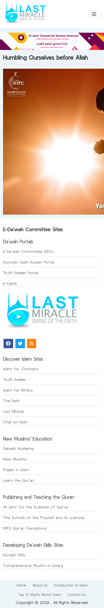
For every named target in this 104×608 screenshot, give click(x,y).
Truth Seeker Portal (20, 272)
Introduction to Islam (71, 585)
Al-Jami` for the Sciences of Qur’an (36, 507)
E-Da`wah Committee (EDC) (28, 251)
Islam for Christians (20, 368)
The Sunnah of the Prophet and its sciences (44, 517)
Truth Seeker (14, 379)
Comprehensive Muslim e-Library (33, 565)
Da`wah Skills (14, 554)
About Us (40, 585)
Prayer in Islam (16, 469)
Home (21, 585)
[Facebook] (8, 343)
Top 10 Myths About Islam (39, 595)
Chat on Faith (15, 422)
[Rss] (31, 343)
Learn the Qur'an (18, 480)
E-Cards (10, 283)
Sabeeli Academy (18, 448)
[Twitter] (20, 343)
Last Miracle (13, 411)
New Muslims (15, 459)
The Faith (11, 400)
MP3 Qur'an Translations (25, 528)
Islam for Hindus (18, 390)
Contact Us (76, 595)
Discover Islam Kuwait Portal (28, 262)
